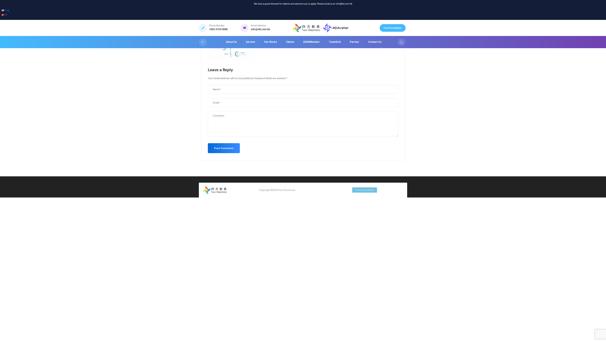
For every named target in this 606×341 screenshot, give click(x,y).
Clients (290, 41)
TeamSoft (335, 41)
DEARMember (311, 41)
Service (250, 41)
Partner (354, 41)
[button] (393, 28)
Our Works (270, 41)
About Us (231, 41)
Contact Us (374, 41)
